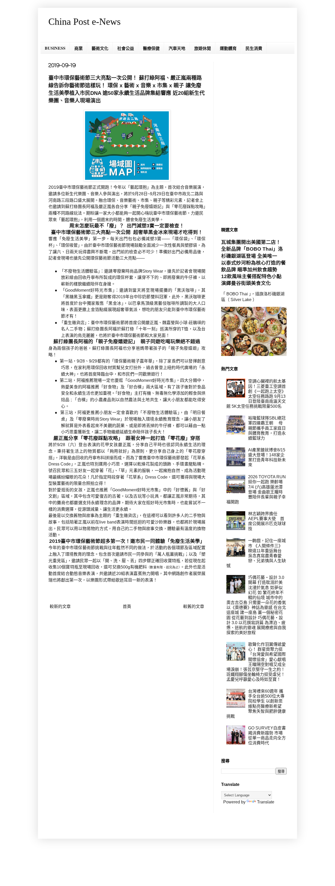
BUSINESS (55, 48)
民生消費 (253, 48)
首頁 (127, 606)
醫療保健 (151, 48)
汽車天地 (177, 48)
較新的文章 (60, 606)
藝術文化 (100, 48)
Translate (265, 802)
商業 (78, 48)
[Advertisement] (254, 140)
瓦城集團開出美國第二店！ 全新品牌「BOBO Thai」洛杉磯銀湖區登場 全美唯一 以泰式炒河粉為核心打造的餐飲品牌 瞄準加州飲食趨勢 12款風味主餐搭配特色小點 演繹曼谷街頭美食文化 (254, 262)
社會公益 (125, 48)
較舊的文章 (193, 606)
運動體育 (228, 48)
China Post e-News (84, 21)
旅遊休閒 (202, 48)
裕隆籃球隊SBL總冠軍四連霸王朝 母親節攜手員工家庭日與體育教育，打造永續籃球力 (267, 428)
